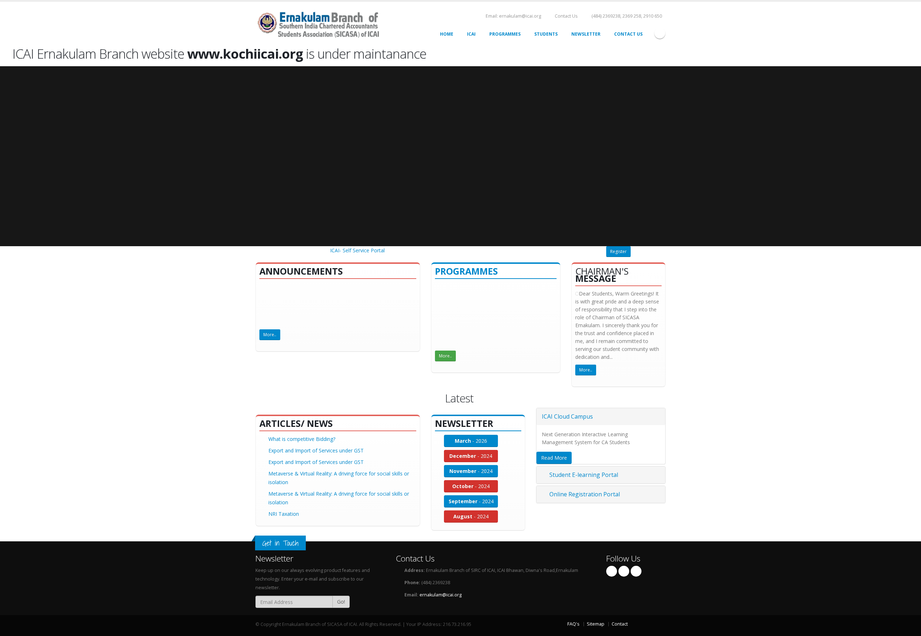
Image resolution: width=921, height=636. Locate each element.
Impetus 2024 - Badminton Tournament (486, 307)
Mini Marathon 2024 (464, 328)
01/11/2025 (463, 295)
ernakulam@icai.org (440, 595)
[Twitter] (623, 571)
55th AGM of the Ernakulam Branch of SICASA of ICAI (330, 298)
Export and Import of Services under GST (316, 450)
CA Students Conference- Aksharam (481, 286)
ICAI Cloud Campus (567, 416)
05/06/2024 (512, 328)
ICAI (471, 34)
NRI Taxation (283, 513)
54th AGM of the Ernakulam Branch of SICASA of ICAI (330, 321)
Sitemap (595, 624)
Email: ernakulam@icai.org (513, 16)
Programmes (505, 34)
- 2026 (471, 440)
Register (618, 251)
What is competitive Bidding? (301, 439)
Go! (341, 601)
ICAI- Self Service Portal (347, 250)
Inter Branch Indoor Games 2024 (479, 340)
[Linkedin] (636, 571)
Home (446, 34)
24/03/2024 (541, 340)
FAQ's (573, 624)
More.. (269, 334)
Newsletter (585, 34)
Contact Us (566, 16)
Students (546, 34)
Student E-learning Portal (583, 475)
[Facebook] (659, 33)
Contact (620, 624)
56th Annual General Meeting (302, 286)
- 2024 (470, 455)
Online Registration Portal (584, 494)
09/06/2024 (463, 316)
